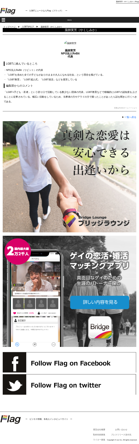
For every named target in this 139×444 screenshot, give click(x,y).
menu (69, 20)
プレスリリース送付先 (121, 434)
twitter (69, 384)
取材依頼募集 (99, 434)
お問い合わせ (121, 429)
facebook (69, 362)
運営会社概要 (99, 429)
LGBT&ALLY (28, 26)
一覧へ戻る (130, 117)
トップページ (9, 27)
